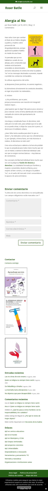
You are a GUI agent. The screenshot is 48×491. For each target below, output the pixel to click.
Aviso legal (13, 473)
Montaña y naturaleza (13, 459)
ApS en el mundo (11, 435)
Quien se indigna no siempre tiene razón (19, 380)
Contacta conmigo (12, 263)
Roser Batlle (12, 25)
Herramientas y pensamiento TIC (17, 455)
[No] (45, 484)
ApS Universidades (11, 448)
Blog (30, 25)
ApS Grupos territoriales (13, 442)
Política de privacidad (28, 473)
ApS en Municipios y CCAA (14, 438)
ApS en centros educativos (14, 431)
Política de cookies (16, 475)
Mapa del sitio (31, 475)
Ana (6, 406)
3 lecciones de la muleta (33, 422)
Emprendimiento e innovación (15, 452)
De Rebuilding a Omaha (13, 386)
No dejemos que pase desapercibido (18, 393)
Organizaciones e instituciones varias (18, 462)
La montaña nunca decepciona (16, 390)
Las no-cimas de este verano (15, 376)
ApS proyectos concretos (14, 445)
